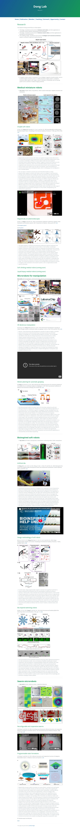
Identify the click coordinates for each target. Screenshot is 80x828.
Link (18, 132)
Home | (17, 19)
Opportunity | (55, 19)
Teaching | (39, 19)
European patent (23, 225)
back (18, 820)
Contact (62, 19)
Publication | (24, 19)
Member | (32, 19)
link (57, 223)
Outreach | (46, 19)
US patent (21, 227)
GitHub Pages (32, 825)
